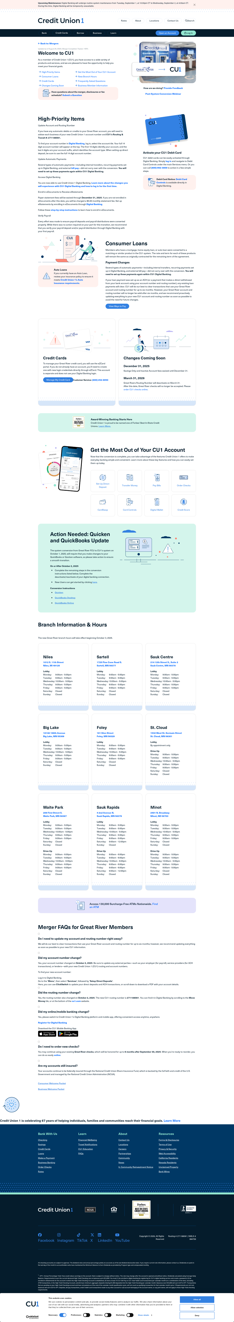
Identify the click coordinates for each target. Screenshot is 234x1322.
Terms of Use (165, 1144)
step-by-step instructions (64, 209)
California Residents (168, 1157)
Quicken (59, 592)
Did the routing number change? (59, 992)
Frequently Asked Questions (91, 80)
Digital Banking (77, 143)
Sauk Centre (161, 656)
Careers (122, 1148)
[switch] (86, 1315)
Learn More (172, 1120)
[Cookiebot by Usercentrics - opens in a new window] (32, 1317)
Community (124, 1157)
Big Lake (51, 727)
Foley (102, 727)
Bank (44, 32)
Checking (42, 1139)
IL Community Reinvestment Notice (135, 1166)
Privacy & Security (168, 1148)
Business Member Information (93, 85)
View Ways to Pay (117, 306)
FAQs (80, 1153)
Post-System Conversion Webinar (163, 93)
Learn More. (105, 426)
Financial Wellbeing (87, 1139)
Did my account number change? (60, 957)
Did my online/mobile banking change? (63, 1011)
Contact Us (172, 20)
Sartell (103, 656)
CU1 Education (85, 1148)
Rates (124, 20)
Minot (155, 807)
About (138, 20)
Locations (154, 20)
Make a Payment (46, 1157)
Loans (41, 1153)
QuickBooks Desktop (65, 597)
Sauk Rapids (108, 807)
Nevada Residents (167, 1162)
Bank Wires (164, 1171)
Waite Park (53, 807)
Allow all (197, 1299)
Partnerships (124, 1153)
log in (168, 161)
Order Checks (45, 1166)
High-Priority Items (51, 71)
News (121, 1162)
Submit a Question (72, 95)
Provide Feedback (173, 88)
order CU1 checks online (136, 389)
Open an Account (167, 32)
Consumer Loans (50, 76)
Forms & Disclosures (169, 1139)
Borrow (80, 32)
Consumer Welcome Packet (52, 1083)
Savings (42, 1144)
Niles (48, 656)
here (94, 581)
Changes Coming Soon (53, 85)
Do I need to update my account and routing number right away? (80, 938)
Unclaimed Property (168, 1166)
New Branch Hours (87, 76)
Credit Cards (62, 32)
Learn (113, 32)
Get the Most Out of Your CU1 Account (97, 71)
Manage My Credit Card (58, 379)
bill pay (75, 168)
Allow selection (197, 1308)
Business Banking (46, 1162)
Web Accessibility (167, 1153)
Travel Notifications (87, 1144)
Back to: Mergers (49, 43)
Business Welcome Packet (51, 1089)
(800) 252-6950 (100, 379)
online (57, 1055)
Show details (143, 1315)
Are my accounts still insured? (58, 1065)
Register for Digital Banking (52, 1022)
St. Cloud (158, 727)
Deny (197, 1315)
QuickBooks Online (64, 602)
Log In (189, 32)
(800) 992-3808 (159, 167)
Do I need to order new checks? (58, 1046)
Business (97, 32)
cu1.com (76, 1000)
